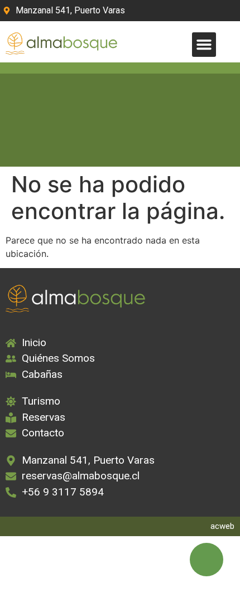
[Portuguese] (214, 10)
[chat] (206, 559)
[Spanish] (229, 10)
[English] (200, 10)
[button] (204, 44)
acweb (222, 526)
